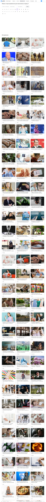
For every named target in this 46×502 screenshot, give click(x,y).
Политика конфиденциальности (38, 501)
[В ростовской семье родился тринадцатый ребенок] (23, 174)
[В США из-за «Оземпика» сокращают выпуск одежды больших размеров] (37, 305)
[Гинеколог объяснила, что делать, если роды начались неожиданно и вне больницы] (37, 276)
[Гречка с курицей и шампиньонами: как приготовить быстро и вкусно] (23, 493)
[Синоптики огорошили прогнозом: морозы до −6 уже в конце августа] (8, 247)
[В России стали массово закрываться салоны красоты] (8, 88)
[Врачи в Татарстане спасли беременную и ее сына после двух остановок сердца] (23, 160)
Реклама (8, 501)
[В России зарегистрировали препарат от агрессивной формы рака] (23, 362)
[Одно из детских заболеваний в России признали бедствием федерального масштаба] (8, 189)
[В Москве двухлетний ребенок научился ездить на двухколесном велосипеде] (23, 377)
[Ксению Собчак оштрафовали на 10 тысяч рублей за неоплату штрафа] (37, 145)
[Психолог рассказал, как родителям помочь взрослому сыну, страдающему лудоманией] (37, 290)
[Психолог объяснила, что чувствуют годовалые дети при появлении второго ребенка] (8, 478)
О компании (4, 501)
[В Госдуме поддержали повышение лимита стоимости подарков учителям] (37, 319)
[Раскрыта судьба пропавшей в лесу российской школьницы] (37, 88)
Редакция (24, 501)
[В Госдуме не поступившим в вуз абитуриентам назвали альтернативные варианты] (37, 218)
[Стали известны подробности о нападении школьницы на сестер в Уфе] (37, 203)
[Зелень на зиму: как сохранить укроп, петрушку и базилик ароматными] (23, 305)
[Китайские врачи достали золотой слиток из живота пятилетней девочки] (23, 131)
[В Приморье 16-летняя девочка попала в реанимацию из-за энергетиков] (8, 449)
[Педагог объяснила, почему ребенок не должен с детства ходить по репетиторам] (37, 189)
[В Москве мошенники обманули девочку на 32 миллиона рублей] (23, 189)
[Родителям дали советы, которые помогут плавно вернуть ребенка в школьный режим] (23, 464)
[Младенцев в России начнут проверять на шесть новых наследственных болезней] (8, 261)
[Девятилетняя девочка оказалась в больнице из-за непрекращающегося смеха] (23, 44)
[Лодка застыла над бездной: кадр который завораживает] (23, 348)
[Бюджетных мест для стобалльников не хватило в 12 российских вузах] (23, 435)
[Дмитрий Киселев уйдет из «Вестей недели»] (8, 59)
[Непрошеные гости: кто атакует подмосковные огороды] (8, 305)
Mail (1, 501)
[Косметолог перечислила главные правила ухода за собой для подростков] (8, 319)
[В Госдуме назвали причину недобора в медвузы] (37, 116)
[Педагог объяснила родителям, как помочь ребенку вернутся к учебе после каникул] (8, 464)
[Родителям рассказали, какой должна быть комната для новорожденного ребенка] (8, 406)
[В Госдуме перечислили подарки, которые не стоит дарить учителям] (23, 261)
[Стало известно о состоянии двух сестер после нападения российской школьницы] (8, 44)
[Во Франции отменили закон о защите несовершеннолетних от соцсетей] (8, 435)
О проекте (20, 501)
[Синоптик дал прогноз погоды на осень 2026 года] (8, 102)
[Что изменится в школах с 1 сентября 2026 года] (23, 333)
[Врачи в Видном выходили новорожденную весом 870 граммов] (37, 420)
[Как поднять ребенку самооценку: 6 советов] (23, 290)
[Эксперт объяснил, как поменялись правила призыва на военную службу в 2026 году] (23, 406)
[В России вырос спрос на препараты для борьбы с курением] (8, 174)
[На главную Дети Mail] (3, 1)
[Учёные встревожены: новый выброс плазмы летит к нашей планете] (37, 449)
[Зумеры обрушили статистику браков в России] (37, 478)
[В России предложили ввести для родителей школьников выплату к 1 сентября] (23, 218)
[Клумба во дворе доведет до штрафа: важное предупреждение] (37, 232)
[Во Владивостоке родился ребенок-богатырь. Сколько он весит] (23, 59)
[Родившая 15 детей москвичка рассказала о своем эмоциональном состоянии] (37, 44)
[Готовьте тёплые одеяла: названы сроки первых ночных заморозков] (8, 160)
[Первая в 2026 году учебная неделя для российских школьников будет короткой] (8, 290)
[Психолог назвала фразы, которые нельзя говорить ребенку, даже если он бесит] (23, 116)
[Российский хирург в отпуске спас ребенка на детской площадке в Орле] (8, 420)
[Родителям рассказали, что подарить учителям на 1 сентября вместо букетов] (8, 276)
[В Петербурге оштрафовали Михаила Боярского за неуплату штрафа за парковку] (37, 377)
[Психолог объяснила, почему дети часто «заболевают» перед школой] (8, 362)
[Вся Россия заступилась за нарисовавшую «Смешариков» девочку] (8, 377)
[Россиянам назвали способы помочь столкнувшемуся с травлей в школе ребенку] (23, 276)
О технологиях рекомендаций (30, 501)
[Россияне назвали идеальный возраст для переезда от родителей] (37, 464)
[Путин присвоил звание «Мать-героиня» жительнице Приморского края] (8, 203)
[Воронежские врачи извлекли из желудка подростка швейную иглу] (23, 145)
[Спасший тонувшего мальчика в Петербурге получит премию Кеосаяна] (8, 232)
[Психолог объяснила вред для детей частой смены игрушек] (23, 449)
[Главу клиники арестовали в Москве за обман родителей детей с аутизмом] (8, 333)
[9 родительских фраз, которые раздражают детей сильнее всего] (8, 116)
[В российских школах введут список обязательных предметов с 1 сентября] (23, 232)
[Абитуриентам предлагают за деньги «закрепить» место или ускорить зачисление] (23, 478)
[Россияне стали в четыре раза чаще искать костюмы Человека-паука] (23, 391)
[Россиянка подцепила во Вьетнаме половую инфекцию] (23, 73)
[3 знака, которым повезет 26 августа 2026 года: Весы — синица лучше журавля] (37, 348)
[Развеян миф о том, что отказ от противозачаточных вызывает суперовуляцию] (37, 333)
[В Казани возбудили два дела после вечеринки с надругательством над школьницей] (23, 88)
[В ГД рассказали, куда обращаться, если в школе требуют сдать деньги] (37, 261)
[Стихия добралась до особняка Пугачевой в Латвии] (37, 131)
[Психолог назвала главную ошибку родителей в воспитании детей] (8, 493)
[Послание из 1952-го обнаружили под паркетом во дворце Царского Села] (37, 73)
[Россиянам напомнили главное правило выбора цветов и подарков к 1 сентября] (23, 247)
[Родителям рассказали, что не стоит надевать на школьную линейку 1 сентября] (8, 73)
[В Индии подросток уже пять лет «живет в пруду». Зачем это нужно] (37, 102)
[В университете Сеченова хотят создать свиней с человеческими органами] (8, 145)
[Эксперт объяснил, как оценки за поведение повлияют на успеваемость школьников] (8, 391)
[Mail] (1, 1)
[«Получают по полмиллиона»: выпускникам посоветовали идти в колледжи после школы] (8, 348)
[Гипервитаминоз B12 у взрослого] (37, 435)
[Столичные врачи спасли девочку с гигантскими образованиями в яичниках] (23, 102)
